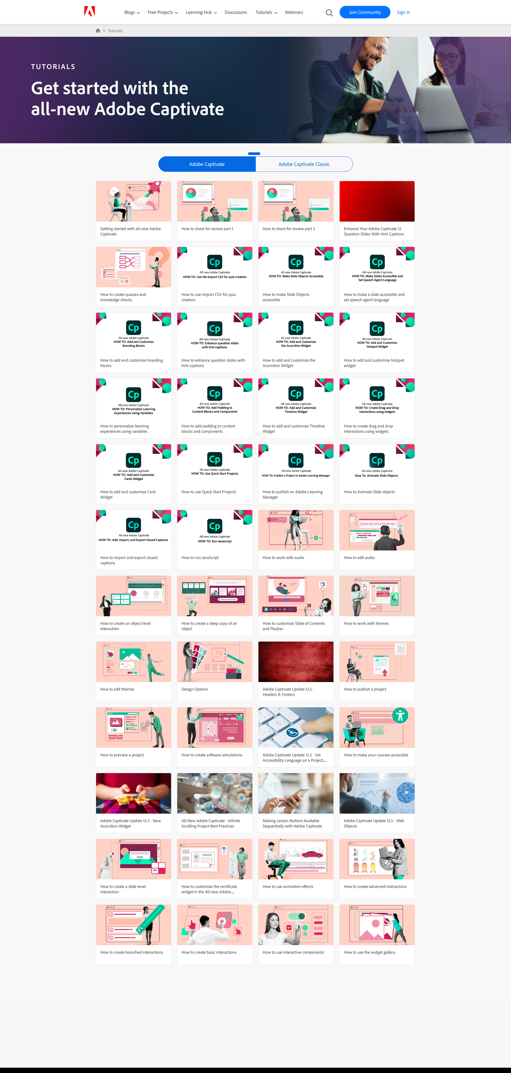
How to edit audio (359, 557)
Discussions (236, 12)
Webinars (294, 12)
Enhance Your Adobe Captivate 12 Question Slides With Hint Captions (374, 231)
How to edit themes (117, 689)
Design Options (195, 689)
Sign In (403, 12)
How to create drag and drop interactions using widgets (368, 428)
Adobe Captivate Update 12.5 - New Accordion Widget (130, 823)
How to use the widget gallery (369, 952)
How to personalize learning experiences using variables (124, 428)
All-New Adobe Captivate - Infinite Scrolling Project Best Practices (211, 823)
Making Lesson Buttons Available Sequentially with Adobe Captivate (292, 823)
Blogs (129, 12)
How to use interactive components (293, 952)
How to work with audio (283, 557)
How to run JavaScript (200, 557)
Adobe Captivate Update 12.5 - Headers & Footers (288, 691)
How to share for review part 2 (289, 228)
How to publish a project (365, 689)
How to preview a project (122, 754)
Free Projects (161, 12)
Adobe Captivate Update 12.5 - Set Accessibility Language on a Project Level (293, 760)
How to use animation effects (288, 886)
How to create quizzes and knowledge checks (123, 297)
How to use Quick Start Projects (209, 491)
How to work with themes (366, 623)
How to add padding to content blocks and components (208, 428)
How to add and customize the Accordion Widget (289, 362)
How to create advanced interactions (375, 886)
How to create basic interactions (209, 952)
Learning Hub (199, 12)
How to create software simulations (212, 754)
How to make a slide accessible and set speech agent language (374, 297)
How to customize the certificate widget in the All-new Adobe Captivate (209, 892)
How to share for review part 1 (207, 228)
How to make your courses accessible (376, 754)
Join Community (365, 12)
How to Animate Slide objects (369, 491)
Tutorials (264, 12)
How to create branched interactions (131, 952)
